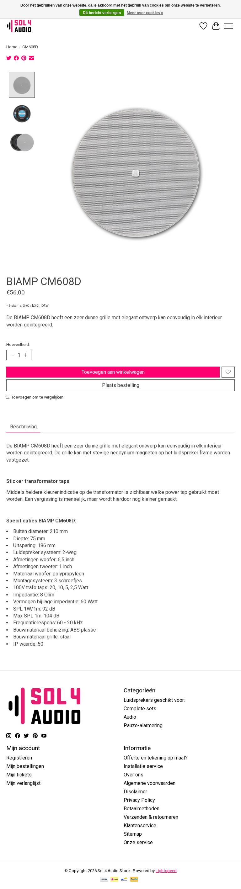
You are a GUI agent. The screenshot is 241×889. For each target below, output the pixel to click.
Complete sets (140, 709)
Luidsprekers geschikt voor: (154, 700)
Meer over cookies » (145, 13)
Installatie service (143, 766)
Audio (130, 717)
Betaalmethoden (141, 809)
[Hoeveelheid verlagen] (12, 355)
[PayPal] (134, 880)
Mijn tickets (19, 775)
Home (11, 47)
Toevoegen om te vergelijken (37, 397)
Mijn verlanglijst (23, 783)
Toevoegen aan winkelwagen (113, 372)
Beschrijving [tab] (23, 427)
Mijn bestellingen (25, 766)
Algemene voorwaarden (149, 783)
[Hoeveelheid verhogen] (25, 355)
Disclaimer (135, 792)
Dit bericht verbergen (102, 13)
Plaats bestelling (120, 385)
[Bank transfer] (104, 880)
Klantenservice (140, 825)
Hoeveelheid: (18, 344)
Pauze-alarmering (143, 725)
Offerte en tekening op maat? (156, 758)
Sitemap (133, 834)
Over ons (133, 775)
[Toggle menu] (228, 26)
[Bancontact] (124, 880)
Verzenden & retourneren (151, 817)
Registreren (19, 758)
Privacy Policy (139, 800)
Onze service (138, 842)
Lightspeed (166, 870)
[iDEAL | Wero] (114, 880)
